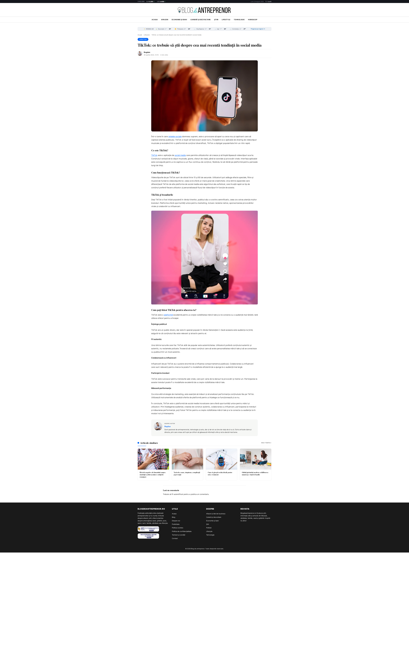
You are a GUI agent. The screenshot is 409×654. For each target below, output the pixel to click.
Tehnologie (239, 19)
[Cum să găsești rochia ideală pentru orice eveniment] (221, 459)
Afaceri (164, 19)
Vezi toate (265, 443)
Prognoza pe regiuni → (258, 29)
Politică (208, 528)
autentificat (178, 494)
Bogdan (147, 52)
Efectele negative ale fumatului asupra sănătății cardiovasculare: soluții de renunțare (153, 474)
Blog (173, 517)
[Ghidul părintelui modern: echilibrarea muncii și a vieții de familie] (255, 459)
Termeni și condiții (178, 535)
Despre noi (176, 521)
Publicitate (175, 524)
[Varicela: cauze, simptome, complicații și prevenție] (187, 459)
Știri (216, 19)
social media (180, 155)
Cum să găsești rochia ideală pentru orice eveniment (220, 473)
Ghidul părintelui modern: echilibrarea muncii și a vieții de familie (255, 473)
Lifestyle (226, 19)
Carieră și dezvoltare (200, 19)
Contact (175, 538)
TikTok (154, 155)
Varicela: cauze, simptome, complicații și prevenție (187, 473)
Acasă (140, 35)
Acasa (155, 19)
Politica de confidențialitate (182, 531)
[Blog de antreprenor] (204, 10)
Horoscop (252, 19)
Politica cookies (177, 528)
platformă (168, 315)
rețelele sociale (175, 136)
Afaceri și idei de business (215, 514)
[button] (268, 1)
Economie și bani (179, 19)
